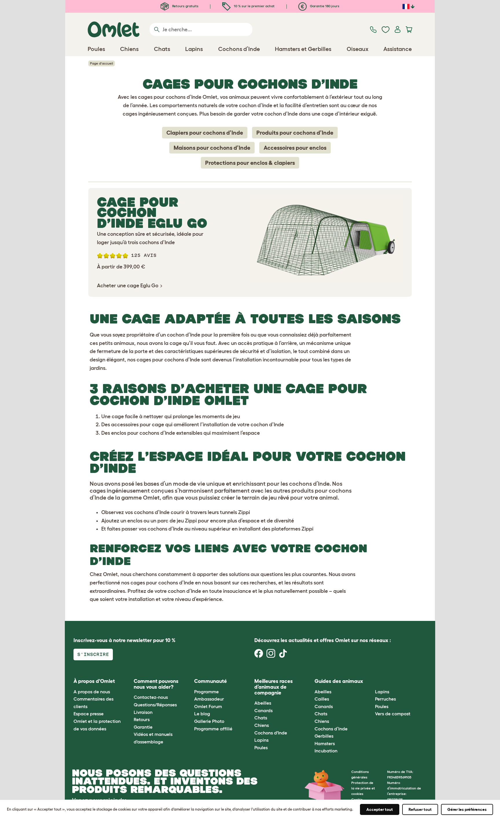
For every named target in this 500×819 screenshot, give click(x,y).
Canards (263, 710)
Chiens (261, 725)
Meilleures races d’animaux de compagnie (273, 687)
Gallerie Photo (209, 721)
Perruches (385, 698)
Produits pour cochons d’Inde (294, 132)
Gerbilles (324, 735)
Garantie (143, 727)
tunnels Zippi (235, 512)
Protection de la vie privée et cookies (363, 788)
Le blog (202, 713)
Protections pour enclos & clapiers (250, 163)
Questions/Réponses (155, 704)
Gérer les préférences (467, 809)
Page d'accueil (101, 63)
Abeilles (262, 702)
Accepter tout (379, 809)
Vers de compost (392, 713)
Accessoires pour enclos (295, 148)
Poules (261, 747)
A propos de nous (91, 691)
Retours (142, 719)
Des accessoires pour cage (132, 424)
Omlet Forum (208, 706)
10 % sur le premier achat (254, 6)
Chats (260, 717)
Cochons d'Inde (270, 732)
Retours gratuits (184, 6)
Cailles (322, 698)
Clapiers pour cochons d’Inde (204, 132)
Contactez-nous (151, 697)
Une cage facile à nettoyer (132, 416)
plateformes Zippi (292, 529)
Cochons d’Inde (331, 728)
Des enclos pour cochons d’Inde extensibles (151, 433)
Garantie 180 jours (324, 6)
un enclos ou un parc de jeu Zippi (158, 521)
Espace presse (88, 713)
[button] (371, 681)
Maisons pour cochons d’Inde (212, 148)
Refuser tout (420, 809)
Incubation (326, 750)
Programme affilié (213, 728)
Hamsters (325, 743)
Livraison (143, 712)
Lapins (261, 740)
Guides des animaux (339, 681)
